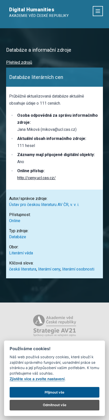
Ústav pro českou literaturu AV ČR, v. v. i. (44, 204)
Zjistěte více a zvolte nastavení (37, 379)
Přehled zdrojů (19, 62)
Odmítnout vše (54, 405)
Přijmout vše (54, 392)
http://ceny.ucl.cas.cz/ (36, 177)
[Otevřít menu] (98, 11)
